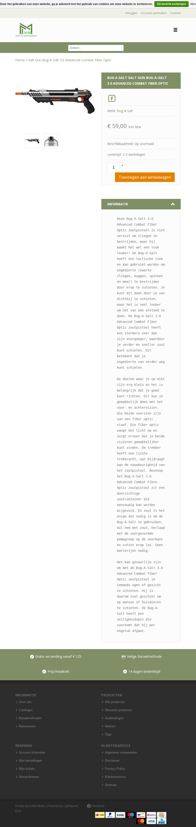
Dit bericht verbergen (171, 4)
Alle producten (115, 702)
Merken (110, 726)
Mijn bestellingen (30, 761)
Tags (108, 734)
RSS (18, 811)
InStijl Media (37, 806)
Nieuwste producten (118, 710)
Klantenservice (115, 777)
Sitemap (110, 785)
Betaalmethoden (30, 718)
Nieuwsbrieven (29, 777)
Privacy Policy (115, 769)
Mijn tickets (27, 769)
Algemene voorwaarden (121, 752)
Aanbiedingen (114, 718)
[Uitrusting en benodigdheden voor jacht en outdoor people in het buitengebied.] (26, 30)
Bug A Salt (125, 111)
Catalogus (26, 710)
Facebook (97, 806)
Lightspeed (71, 806)
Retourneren (27, 726)
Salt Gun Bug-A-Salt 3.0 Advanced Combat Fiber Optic (69, 60)
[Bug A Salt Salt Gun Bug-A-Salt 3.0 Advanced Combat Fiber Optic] (32, 140)
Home (20, 60)
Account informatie (32, 752)
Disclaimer (112, 761)
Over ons (25, 702)
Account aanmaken (154, 13)
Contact (175, 13)
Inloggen (131, 13)
